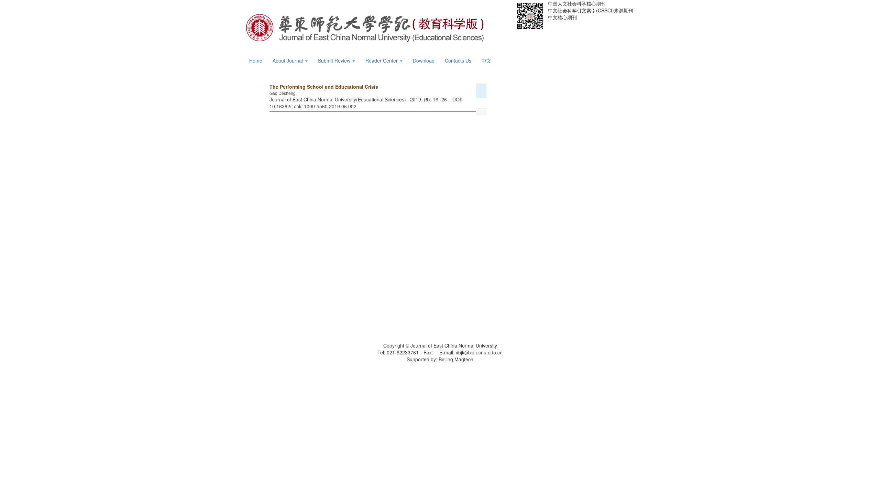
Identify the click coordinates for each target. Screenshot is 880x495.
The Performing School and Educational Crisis (324, 86)
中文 (486, 60)
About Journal (288, 60)
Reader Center (382, 60)
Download (423, 60)
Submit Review (335, 60)
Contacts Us (458, 60)
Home (255, 60)
